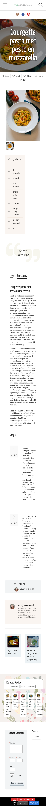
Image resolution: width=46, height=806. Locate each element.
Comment (22, 584)
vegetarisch (31, 686)
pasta (23, 686)
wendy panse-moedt (27, 589)
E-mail (19, 757)
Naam (11, 757)
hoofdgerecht (15, 686)
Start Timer (34, 803)
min (25, 803)
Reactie (12, 743)
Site (11, 767)
